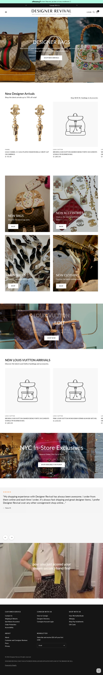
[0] (96, 12)
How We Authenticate (76, 616)
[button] (51, 57)
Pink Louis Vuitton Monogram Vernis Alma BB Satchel (75, 418)
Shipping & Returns (11, 619)
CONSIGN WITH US (44, 612)
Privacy (7, 646)
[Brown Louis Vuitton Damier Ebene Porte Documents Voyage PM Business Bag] (75, 124)
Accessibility (9, 627)
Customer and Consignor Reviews (16, 640)
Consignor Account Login (45, 622)
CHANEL (7, 149)
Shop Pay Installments (76, 622)
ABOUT (8, 633)
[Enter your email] (64, 645)
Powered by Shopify (10, 665)
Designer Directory (43, 619)
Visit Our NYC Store (53, 5)
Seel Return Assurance (12, 622)
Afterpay (72, 619)
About (7, 637)
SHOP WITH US (75, 612)
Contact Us (8, 616)
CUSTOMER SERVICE (13, 612)
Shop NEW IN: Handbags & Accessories (84, 98)
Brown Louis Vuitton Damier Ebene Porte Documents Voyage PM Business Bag (75, 153)
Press (7, 643)
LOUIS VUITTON (58, 149)
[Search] (93, 12)
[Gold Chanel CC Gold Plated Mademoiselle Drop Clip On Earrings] (27, 124)
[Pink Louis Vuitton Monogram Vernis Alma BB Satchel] (75, 390)
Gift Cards (72, 624)
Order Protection (10, 624)
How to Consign (42, 616)
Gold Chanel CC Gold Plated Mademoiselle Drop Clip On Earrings (27, 153)
